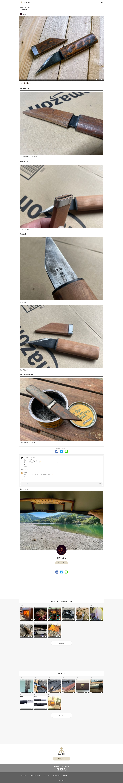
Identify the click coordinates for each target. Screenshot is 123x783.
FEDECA (35, 679)
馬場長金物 (49, 679)
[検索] (98, 2)
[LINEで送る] (66, 451)
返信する (26, 466)
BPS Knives (64, 679)
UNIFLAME (21, 696)
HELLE (49, 696)
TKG (34, 607)
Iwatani (63, 607)
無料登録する (61, 759)
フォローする (61, 562)
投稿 (100, 483)
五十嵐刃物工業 (22, 624)
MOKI (91, 679)
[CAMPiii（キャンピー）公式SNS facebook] (58, 769)
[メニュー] (102, 2)
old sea (77, 679)
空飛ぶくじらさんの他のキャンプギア (61, 601)
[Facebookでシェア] (56, 451)
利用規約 (23, 775)
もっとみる (61, 643)
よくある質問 (46, 775)
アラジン (49, 607)
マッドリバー (36, 624)
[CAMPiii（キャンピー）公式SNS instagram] (65, 769)
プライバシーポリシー (34, 775)
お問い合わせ (56, 775)
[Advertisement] (61, 587)
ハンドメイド (92, 607)
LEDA (21, 607)
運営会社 (65, 775)
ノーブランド (78, 607)
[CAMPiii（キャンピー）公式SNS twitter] (61, 769)
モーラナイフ (36, 696)
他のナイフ (61, 673)
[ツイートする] (61, 451)
